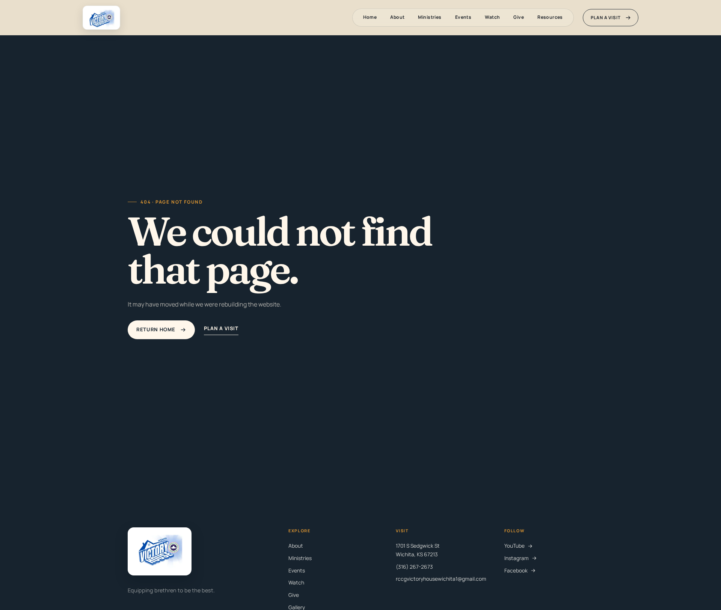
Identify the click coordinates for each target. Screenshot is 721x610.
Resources (550, 17)
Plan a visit (606, 17)
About (397, 17)
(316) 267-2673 (414, 566)
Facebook (516, 570)
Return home (155, 329)
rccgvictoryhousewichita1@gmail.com (441, 578)
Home (370, 17)
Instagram (516, 558)
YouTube (514, 545)
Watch (492, 17)
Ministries (429, 17)
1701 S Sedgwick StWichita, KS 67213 (418, 550)
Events (463, 17)
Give (518, 17)
